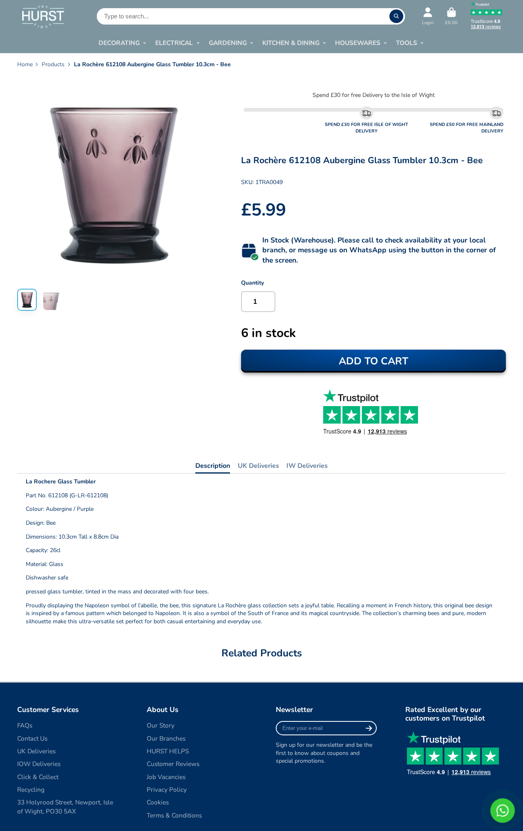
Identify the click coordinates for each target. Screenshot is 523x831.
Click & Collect (37, 777)
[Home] (42, 16)
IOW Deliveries (38, 763)
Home (25, 64)
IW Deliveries (307, 465)
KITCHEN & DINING (291, 42)
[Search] (396, 16)
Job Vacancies (166, 777)
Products (53, 64)
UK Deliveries (258, 465)
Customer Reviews (173, 763)
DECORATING (119, 42)
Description (212, 465)
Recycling (31, 789)
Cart (451, 16)
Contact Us (32, 738)
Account (428, 16)
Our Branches (166, 738)
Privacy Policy (167, 789)
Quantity (252, 283)
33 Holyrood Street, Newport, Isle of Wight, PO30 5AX (65, 806)
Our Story (160, 725)
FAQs (24, 725)
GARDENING (228, 42)
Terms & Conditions (174, 815)
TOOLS (406, 42)
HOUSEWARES (357, 42)
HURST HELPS (168, 751)
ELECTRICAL (174, 42)
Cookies (158, 802)
